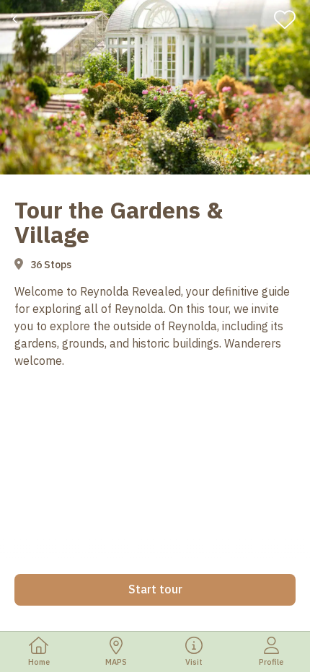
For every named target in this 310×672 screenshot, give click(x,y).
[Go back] (16, 19)
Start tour (155, 589)
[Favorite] (289, 19)
